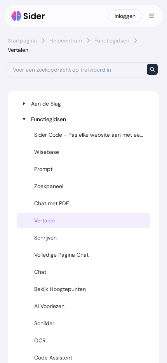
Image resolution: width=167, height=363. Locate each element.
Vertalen (44, 220)
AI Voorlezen (49, 306)
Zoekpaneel (48, 186)
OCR (39, 340)
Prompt (43, 169)
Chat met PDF (51, 203)
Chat (40, 271)
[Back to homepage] (28, 16)
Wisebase (46, 151)
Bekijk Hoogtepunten (60, 289)
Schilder (44, 323)
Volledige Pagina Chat (61, 254)
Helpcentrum (65, 40)
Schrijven (45, 237)
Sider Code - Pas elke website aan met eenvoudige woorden (92, 134)
